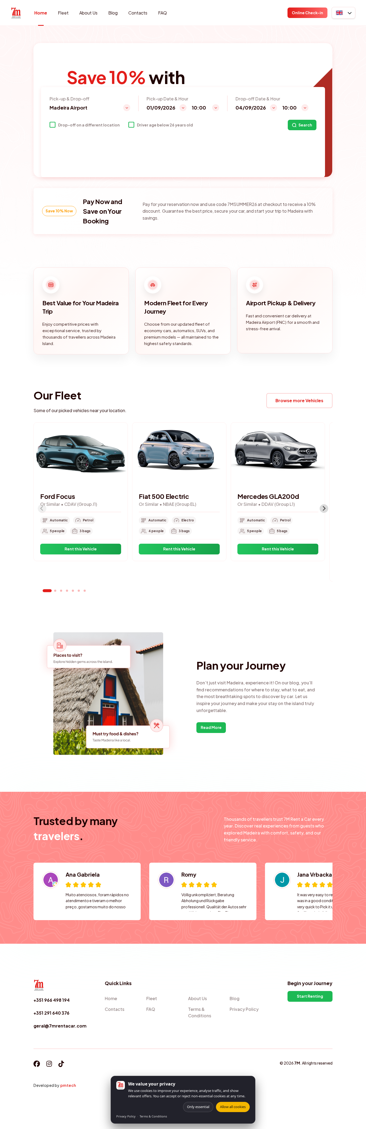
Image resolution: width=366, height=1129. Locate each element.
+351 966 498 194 (51, 1000)
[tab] (47, 590)
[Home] (16, 13)
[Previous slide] (42, 508)
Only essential (198, 1106)
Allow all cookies (233, 1106)
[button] (343, 13)
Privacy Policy (126, 1116)
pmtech (68, 1085)
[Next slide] (324, 508)
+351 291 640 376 (51, 1013)
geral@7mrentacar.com (60, 1026)
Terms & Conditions (153, 1116)
